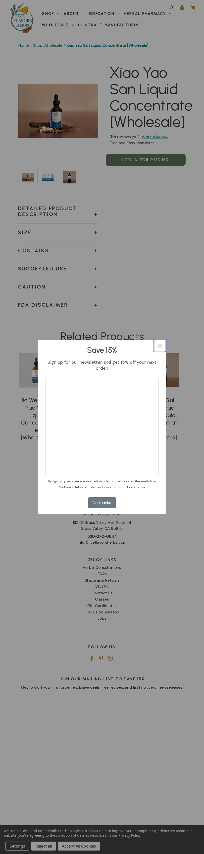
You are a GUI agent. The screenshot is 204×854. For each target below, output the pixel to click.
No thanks (102, 502)
